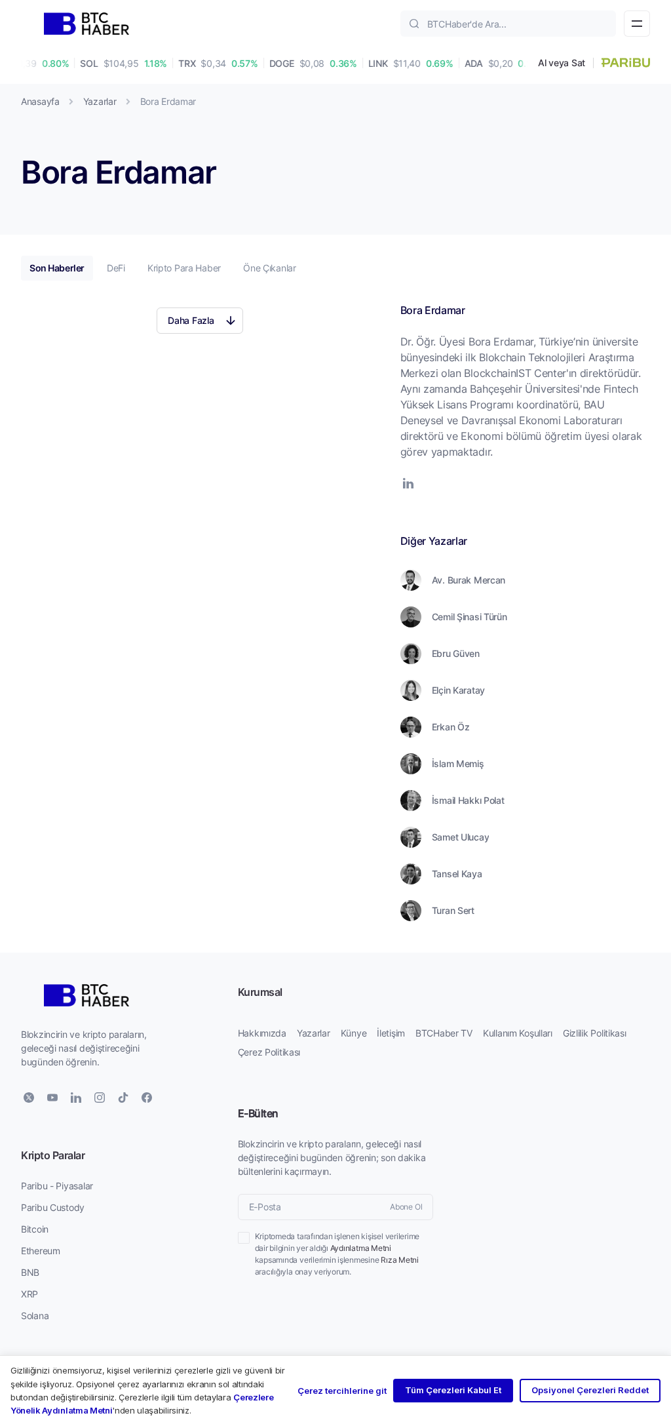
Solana (34, 1315)
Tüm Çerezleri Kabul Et (453, 1390)
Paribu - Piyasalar (57, 1185)
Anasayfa (40, 101)
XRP (29, 1294)
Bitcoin (34, 1229)
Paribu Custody (53, 1207)
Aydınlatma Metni (360, 1248)
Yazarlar (100, 101)
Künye (354, 1033)
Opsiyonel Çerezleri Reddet (590, 1390)
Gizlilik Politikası (594, 1033)
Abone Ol (406, 1206)
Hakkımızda (262, 1033)
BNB (30, 1272)
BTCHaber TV (443, 1033)
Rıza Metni (400, 1259)
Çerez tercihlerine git (342, 1390)
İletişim (391, 1033)
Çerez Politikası (269, 1052)
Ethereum (40, 1250)
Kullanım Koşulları (517, 1033)
